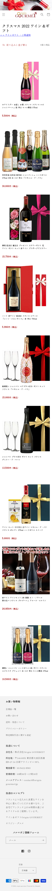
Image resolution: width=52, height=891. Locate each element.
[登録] (43, 840)
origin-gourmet (22, 886)
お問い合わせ (12, 715)
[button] (3, 14)
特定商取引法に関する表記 (18, 735)
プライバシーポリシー (16, 728)
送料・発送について (15, 722)
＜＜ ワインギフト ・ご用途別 (15, 34)
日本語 (24, 870)
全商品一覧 (11, 709)
